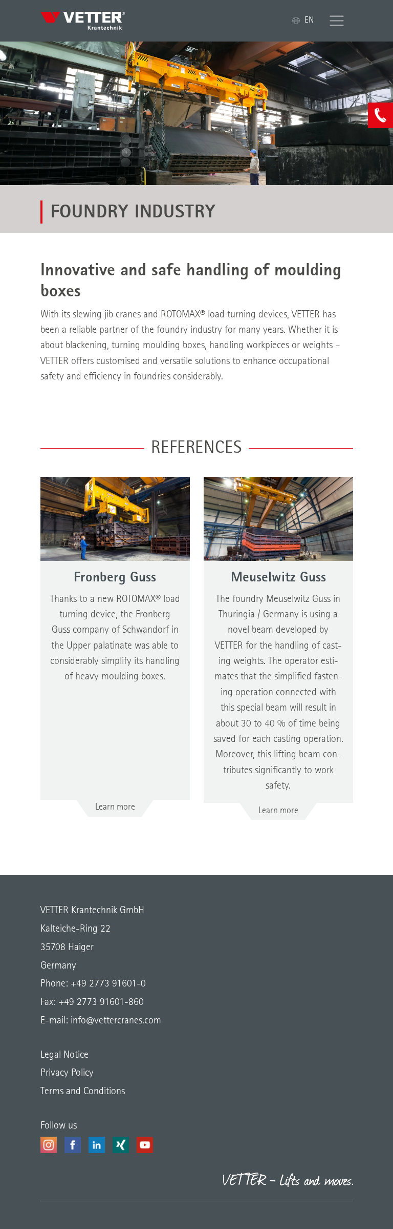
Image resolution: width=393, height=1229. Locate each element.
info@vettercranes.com (114, 1021)
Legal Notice (64, 1055)
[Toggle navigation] (337, 20)
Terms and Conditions (82, 1091)
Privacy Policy (67, 1073)
